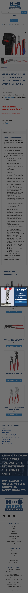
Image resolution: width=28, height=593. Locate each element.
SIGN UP (20, 301)
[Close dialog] (26, 288)
